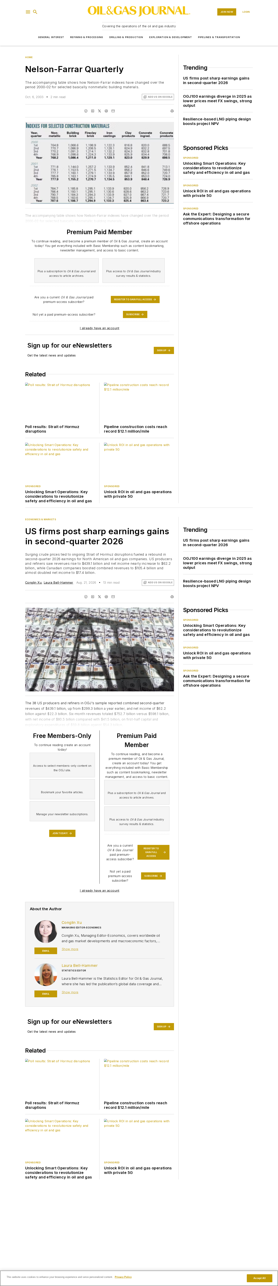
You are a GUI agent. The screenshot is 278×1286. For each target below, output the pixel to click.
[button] (28, 12)
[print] (172, 111)
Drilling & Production (126, 37)
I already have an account (99, 328)
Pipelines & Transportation (219, 37)
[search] (35, 12)
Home (29, 57)
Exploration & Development (170, 37)
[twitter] (99, 111)
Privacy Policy (123, 1277)
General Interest (51, 37)
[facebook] (86, 111)
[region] (139, 1278)
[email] (113, 111)
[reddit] (106, 111)
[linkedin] (93, 111)
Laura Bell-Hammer (58, 582)
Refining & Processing (86, 37)
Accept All (259, 1278)
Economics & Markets (40, 519)
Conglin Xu (33, 582)
